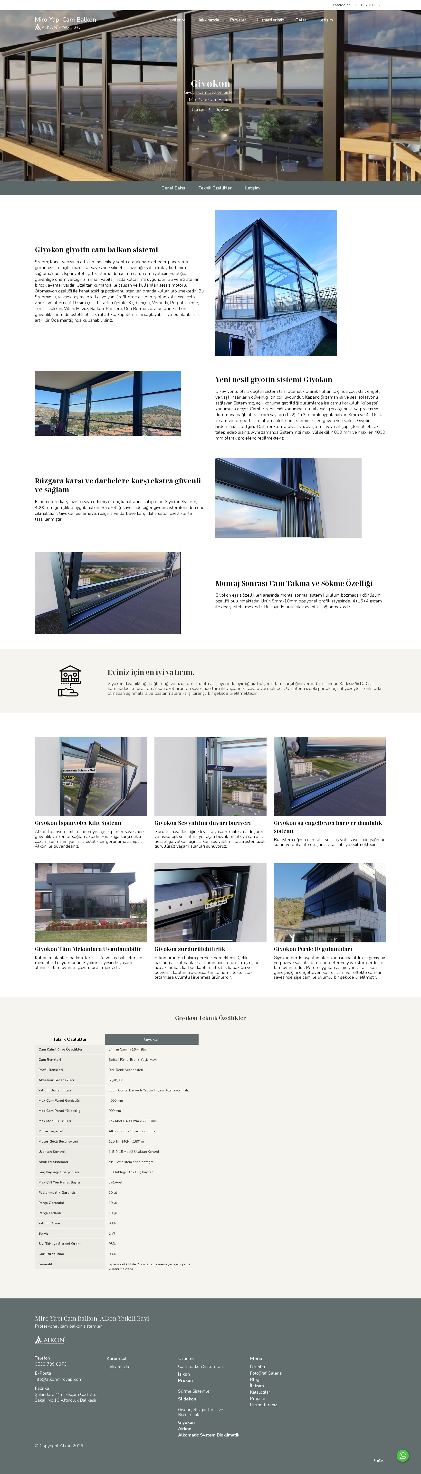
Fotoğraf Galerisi (266, 1373)
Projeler (238, 20)
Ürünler (198, 109)
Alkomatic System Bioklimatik (208, 1435)
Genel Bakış (173, 188)
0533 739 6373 (369, 5)
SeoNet (379, 1461)
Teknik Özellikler (215, 188)
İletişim (325, 20)
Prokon (185, 1380)
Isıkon (184, 1374)
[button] (176, 20)
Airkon (184, 1429)
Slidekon (187, 1399)
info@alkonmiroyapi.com (58, 1379)
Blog (254, 1379)
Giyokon (222, 109)
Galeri (301, 20)
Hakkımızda (208, 20)
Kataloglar (341, 5)
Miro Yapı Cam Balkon (65, 23)
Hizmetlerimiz (270, 20)
